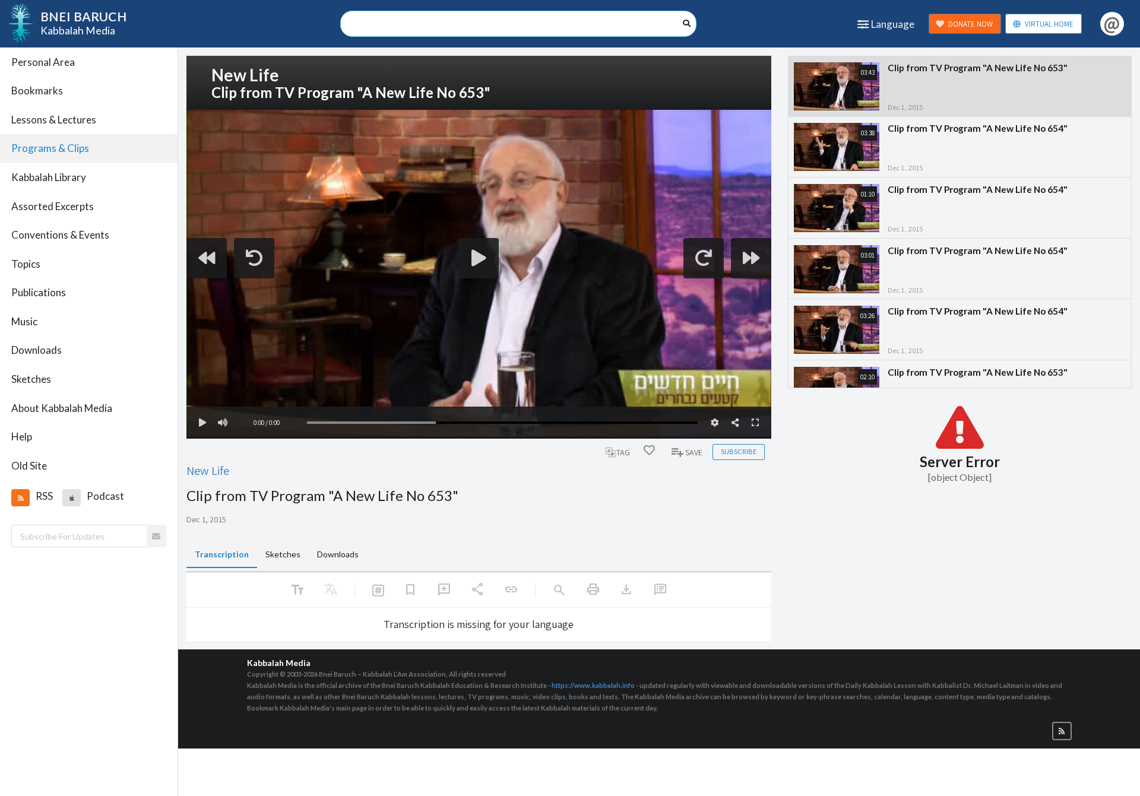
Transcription (222, 554)
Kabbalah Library (48, 177)
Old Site (29, 465)
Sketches (31, 379)
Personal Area (43, 62)
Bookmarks (37, 90)
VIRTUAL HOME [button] (1049, 24)
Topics (25, 264)
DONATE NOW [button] (970, 24)
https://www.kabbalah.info (593, 685)
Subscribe (738, 451)
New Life (207, 470)
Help (21, 436)
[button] (20, 497)
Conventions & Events (60, 235)
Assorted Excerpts (52, 206)
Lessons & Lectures (53, 119)
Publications (38, 292)
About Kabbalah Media (61, 408)
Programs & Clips (50, 148)
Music (24, 321)
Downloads (36, 350)
